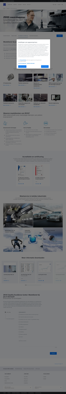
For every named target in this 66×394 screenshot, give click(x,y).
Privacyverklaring (23, 60)
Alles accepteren (45, 66)
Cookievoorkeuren (22, 66)
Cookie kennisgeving (22, 63)
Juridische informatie (30, 63)
